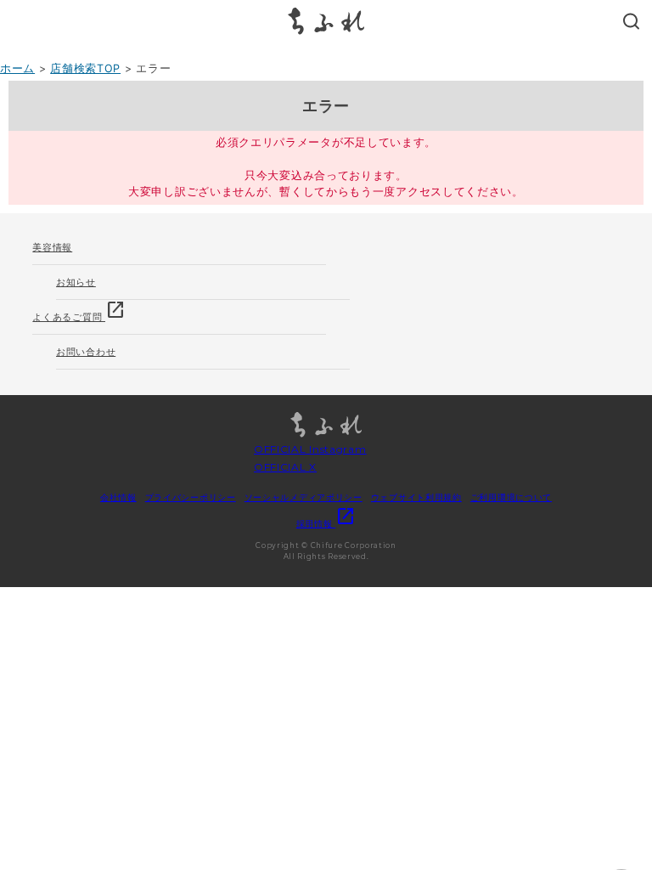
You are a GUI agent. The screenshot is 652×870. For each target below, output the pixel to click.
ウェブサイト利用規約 (416, 497)
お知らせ (76, 282)
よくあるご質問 (79, 311)
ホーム (17, 68)
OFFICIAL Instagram (310, 449)
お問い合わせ (85, 352)
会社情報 (118, 497)
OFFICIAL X (285, 466)
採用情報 (326, 523)
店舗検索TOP (85, 68)
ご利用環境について (511, 497)
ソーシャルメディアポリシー (303, 497)
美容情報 (52, 247)
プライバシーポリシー (190, 497)
